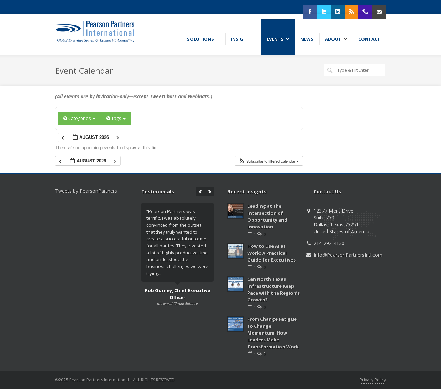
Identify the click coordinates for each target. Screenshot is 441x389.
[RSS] (351, 12)
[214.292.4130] (365, 12)
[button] (268, 161)
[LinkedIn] (338, 12)
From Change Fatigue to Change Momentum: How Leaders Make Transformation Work (273, 333)
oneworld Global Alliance (177, 303)
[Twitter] (324, 12)
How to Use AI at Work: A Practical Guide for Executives (271, 253)
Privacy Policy (373, 380)
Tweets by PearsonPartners (86, 190)
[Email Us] (379, 12)
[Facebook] (310, 12)
